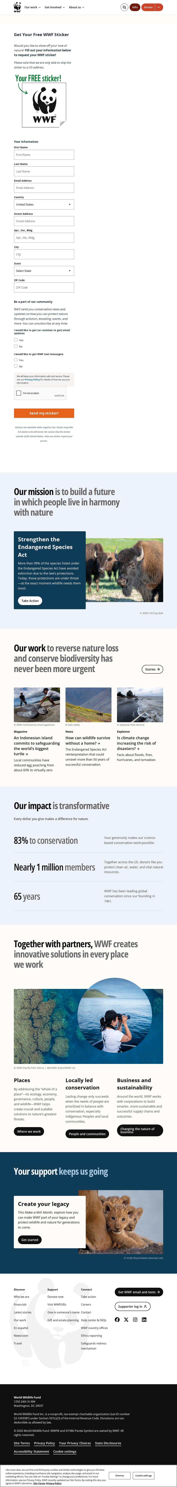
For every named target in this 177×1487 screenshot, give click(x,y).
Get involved (53, 7)
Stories (150, 669)
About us (75, 7)
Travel (18, 1343)
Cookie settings (64, 1451)
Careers (86, 1304)
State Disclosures (108, 1443)
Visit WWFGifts (57, 1304)
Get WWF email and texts (137, 1292)
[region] (88, 1476)
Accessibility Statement (31, 1451)
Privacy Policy (44, 1443)
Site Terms (22, 1443)
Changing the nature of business (137, 1130)
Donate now (55, 1297)
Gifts (135, 7)
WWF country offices (94, 1328)
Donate (148, 7)
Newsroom (21, 1336)
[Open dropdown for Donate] (159, 7)
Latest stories (22, 1312)
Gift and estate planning (63, 1320)
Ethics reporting (91, 1336)
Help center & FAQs (93, 1320)
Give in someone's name (64, 1312)
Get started (29, 1240)
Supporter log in (130, 1306)
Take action (88, 1297)
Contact (86, 1312)
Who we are (21, 1297)
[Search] (124, 7)
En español (21, 1328)
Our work (31, 7)
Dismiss (119, 1475)
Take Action (30, 601)
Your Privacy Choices (75, 1443)
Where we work (29, 1131)
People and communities (87, 1134)
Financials (20, 1304)
